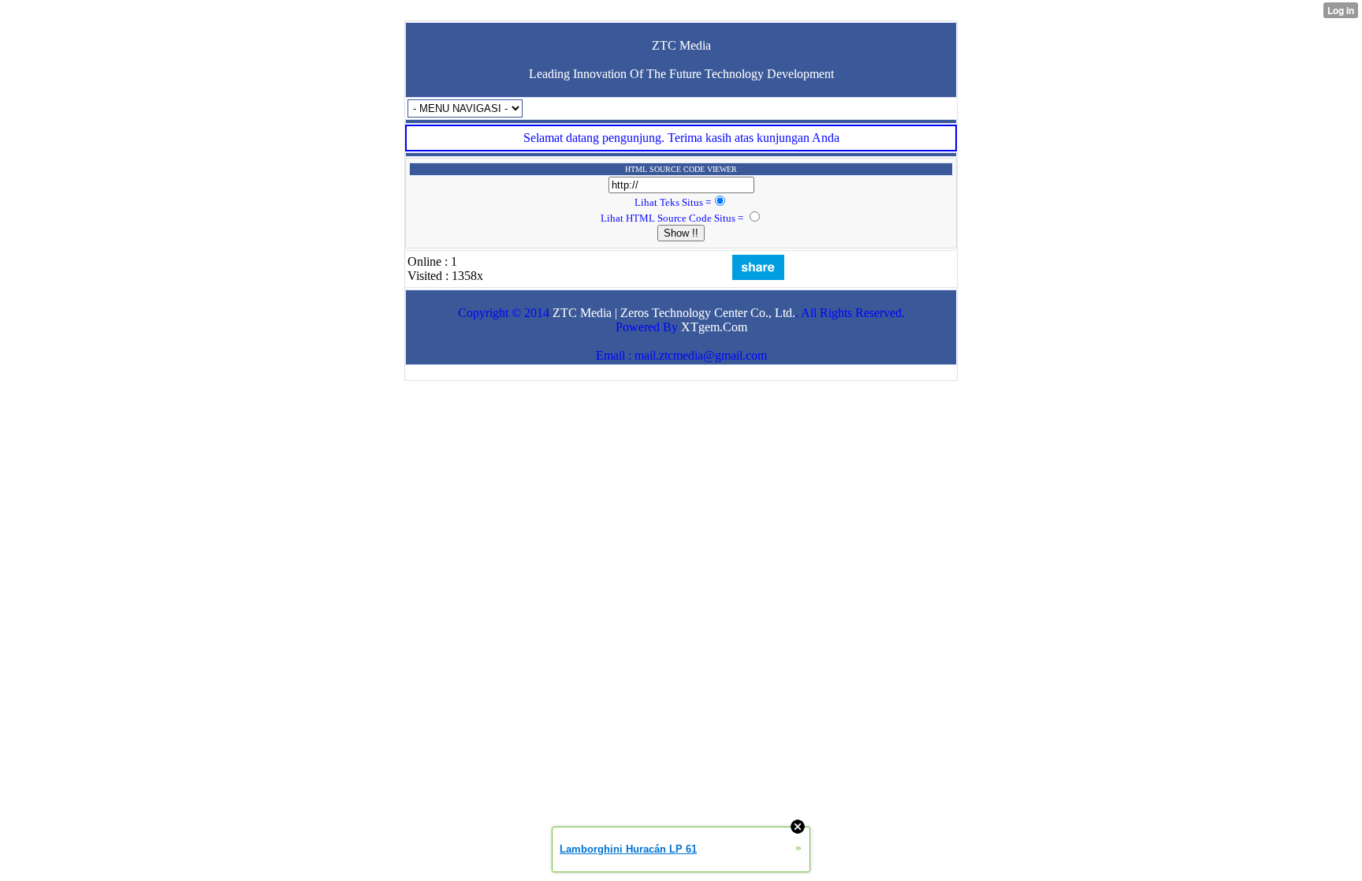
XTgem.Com (714, 327)
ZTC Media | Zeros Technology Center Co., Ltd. (674, 312)
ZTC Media (681, 45)
